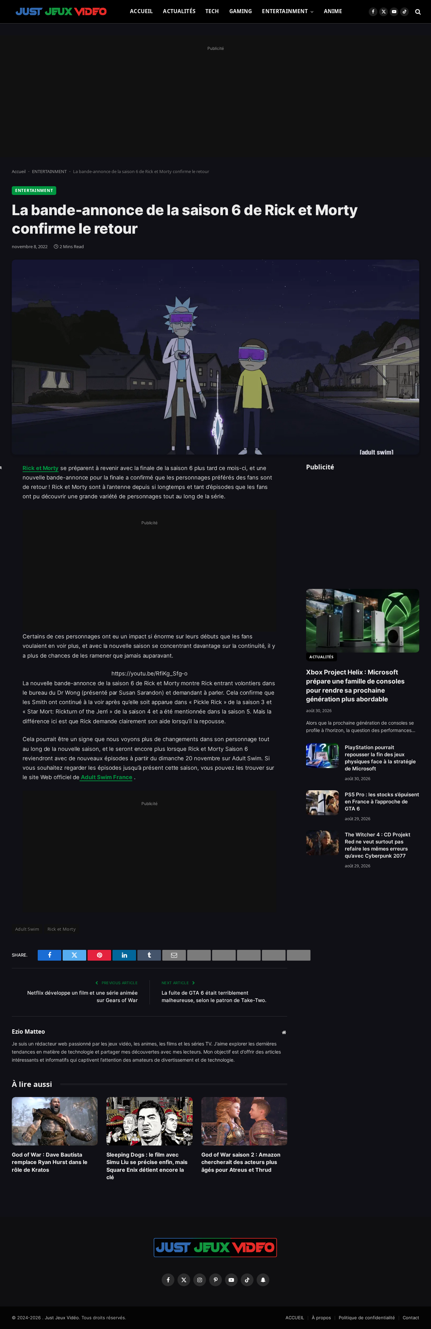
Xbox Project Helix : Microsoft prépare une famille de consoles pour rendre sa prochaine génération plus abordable (355, 685)
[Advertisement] (215, 100)
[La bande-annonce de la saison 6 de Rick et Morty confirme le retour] (215, 357)
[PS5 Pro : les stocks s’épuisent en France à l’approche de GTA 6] (322, 803)
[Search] (417, 11)
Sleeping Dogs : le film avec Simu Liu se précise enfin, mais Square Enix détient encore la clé (147, 1166)
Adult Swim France (105, 777)
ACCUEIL (141, 11)
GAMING (240, 11)
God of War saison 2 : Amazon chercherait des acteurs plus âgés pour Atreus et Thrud (240, 1162)
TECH (212, 11)
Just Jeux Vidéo (62, 1317)
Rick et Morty (41, 468)
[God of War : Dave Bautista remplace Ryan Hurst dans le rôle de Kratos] (55, 1121)
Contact (411, 1317)
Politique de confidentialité (367, 1317)
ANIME (333, 11)
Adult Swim (27, 929)
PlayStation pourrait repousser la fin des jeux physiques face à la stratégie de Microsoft (380, 758)
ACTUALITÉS (179, 11)
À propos (321, 1317)
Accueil (19, 171)
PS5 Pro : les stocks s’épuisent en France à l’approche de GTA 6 (382, 801)
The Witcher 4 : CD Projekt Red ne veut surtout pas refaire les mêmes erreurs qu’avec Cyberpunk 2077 (377, 845)
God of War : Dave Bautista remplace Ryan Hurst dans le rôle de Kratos (50, 1162)
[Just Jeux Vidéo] (61, 12)
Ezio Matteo (28, 1031)
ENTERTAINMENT (285, 11)
